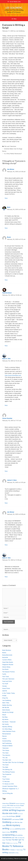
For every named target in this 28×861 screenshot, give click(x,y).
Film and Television (10, 146)
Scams (4, 738)
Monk (9, 825)
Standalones (7, 837)
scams (13, 831)
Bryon (9, 237)
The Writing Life (7, 769)
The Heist (5, 753)
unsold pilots (11, 852)
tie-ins (11, 843)
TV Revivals (6, 781)
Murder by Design (7, 712)
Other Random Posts (8, 731)
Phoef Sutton (12, 828)
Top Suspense (6, 774)
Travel (4, 777)
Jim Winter (10, 169)
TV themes (12, 849)
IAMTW (4, 691)
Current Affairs (7, 660)
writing (16, 852)
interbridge (24, 858)
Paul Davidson (7, 293)
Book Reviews (6, 650)
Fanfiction (4, 816)
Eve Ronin (5, 669)
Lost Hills (14, 822)
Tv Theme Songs (19, 849)
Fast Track (5, 676)
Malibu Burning (7, 705)
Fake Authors (20, 813)
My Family (5, 724)
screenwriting (8, 835)
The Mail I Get (6, 760)
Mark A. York (6, 358)
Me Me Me (5, 707)
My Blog (4, 717)
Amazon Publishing (20, 803)
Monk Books (6, 710)
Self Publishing (7, 743)
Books (4, 652)
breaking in (9, 807)
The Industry (6, 755)
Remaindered (6, 734)
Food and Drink (7, 681)
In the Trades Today (8, 693)
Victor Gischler (7, 418)
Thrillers (8, 843)
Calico (13, 807)
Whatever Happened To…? (10, 788)
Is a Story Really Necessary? (13, 153)
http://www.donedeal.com (13, 375)
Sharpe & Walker (7, 745)
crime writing (9, 810)
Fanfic (4, 674)
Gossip (4, 686)
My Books (5, 719)
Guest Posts (6, 688)
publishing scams (20, 829)
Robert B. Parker (6, 832)
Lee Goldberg (14, 7)
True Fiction (6, 779)
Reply (6, 198)
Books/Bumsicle (7, 655)
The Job (4, 757)
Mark (8, 207)
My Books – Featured (8, 722)
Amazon (12, 803)
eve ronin (13, 813)
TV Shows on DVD (8, 784)
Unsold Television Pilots (9, 786)
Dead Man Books (7, 662)
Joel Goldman (15, 819)
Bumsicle (5, 657)
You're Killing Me (7, 793)
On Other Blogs (7, 729)
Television (5, 748)
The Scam (5, 765)
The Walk (5, 767)
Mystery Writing (7, 726)
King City (5, 698)
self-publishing (18, 835)
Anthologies (4, 805)
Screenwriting (6, 741)
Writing (4, 791)
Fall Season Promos (8, 672)
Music (4, 714)
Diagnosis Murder (7, 664)
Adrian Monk (5, 803)
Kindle (4, 695)
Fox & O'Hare (11, 816)
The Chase (5, 750)
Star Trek (14, 837)
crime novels (18, 807)
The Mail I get (16, 840)
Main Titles (5, 703)
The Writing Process (8, 772)
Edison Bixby (6, 667)
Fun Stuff (5, 683)
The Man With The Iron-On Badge (12, 762)
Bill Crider (10, 805)
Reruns (4, 736)
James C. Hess (12, 480)
